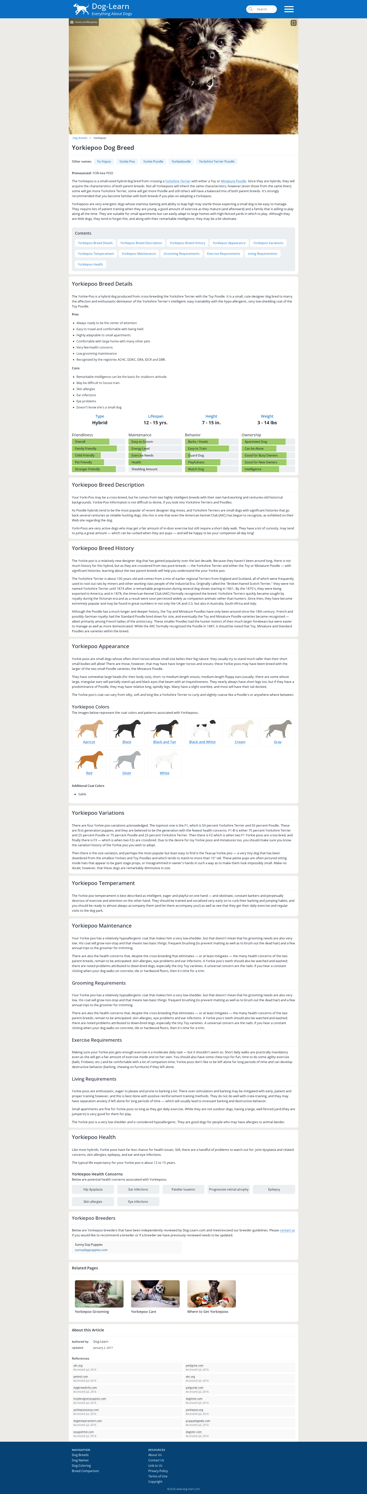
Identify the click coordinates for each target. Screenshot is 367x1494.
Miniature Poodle (233, 181)
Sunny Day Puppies (89, 1244)
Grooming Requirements (182, 254)
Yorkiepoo (99, 138)
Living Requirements (262, 254)
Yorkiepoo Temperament (96, 254)
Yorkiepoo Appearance (229, 243)
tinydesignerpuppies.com (89, 1398)
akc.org (78, 1365)
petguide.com (194, 1387)
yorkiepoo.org (194, 1410)
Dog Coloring (81, 1465)
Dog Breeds (80, 138)
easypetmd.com (83, 1432)
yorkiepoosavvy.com (86, 1410)
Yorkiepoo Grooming (92, 1311)
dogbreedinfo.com (85, 1387)
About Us (155, 1455)
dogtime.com (194, 1398)
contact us (287, 1230)
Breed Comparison (85, 1471)
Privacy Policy (158, 1471)
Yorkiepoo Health (90, 264)
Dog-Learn (110, 6)
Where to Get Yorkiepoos (207, 1311)
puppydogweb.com (198, 1421)
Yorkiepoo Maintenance (139, 254)
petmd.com (80, 1376)
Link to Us (155, 1465)
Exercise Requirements (223, 254)
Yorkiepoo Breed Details (95, 243)
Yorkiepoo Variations (268, 243)
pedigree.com (194, 1365)
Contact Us (156, 1460)
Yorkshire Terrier (178, 181)
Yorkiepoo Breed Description (141, 243)
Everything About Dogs (112, 13)
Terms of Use (157, 1476)
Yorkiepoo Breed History (187, 243)
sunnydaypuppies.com (91, 1250)
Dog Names (80, 1460)
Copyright (155, 1481)
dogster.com (194, 1432)
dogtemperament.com (87, 1421)
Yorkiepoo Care (143, 1311)
